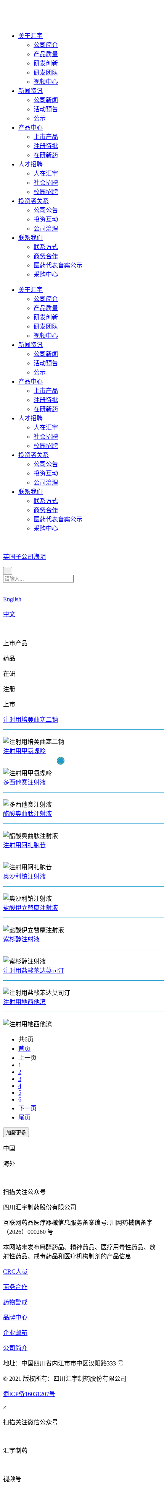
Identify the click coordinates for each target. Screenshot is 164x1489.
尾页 (24, 1117)
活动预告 (46, 109)
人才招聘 (30, 164)
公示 (40, 118)
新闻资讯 (30, 91)
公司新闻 (46, 100)
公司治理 (46, 228)
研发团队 (46, 72)
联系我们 (30, 237)
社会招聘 (46, 182)
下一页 (27, 1108)
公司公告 (46, 210)
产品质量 (46, 54)
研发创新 (46, 63)
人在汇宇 (46, 173)
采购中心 (46, 274)
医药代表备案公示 (58, 265)
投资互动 (46, 219)
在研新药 (46, 155)
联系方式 (46, 247)
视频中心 (46, 81)
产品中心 (30, 127)
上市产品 (46, 136)
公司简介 (46, 45)
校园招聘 (46, 192)
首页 (24, 1048)
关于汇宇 (30, 36)
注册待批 (46, 146)
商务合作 (46, 256)
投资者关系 (33, 201)
